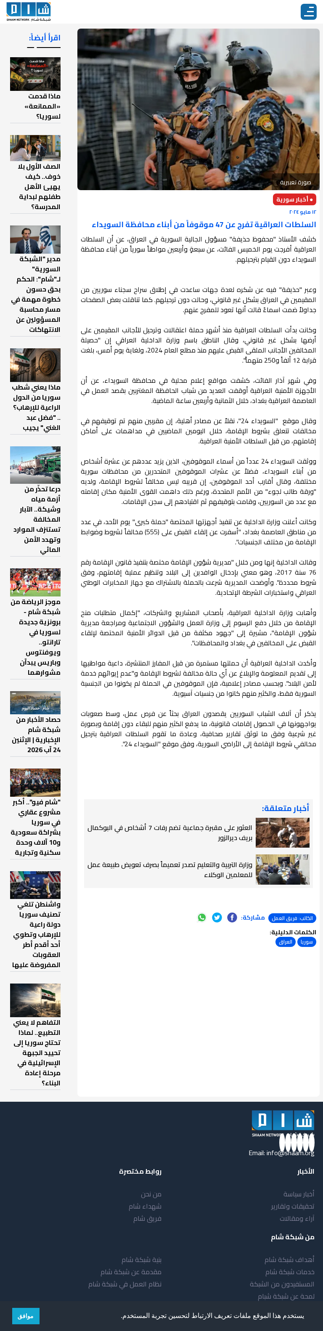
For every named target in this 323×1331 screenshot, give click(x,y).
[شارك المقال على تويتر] (217, 917)
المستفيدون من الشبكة (282, 1284)
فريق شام (147, 1218)
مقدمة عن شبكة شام (131, 1272)
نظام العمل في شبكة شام (125, 1284)
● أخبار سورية (294, 199)
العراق (285, 942)
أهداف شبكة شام (290, 1259)
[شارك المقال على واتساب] (202, 917)
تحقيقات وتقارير (293, 1206)
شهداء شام (145, 1206)
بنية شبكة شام (142, 1259)
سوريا (307, 942)
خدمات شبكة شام (290, 1272)
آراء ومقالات (297, 1218)
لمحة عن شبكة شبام (286, 1296)
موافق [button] (26, 1315)
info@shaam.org (291, 1152)
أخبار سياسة (299, 1194)
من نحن (151, 1194)
